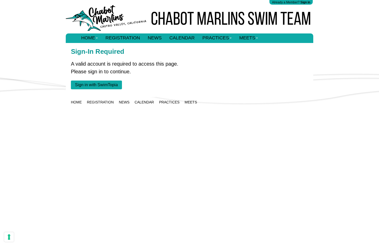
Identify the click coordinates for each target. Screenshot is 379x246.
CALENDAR (182, 37)
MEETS (247, 37)
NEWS (155, 37)
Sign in (305, 2)
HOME (88, 37)
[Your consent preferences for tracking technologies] (9, 237)
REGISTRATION (122, 37)
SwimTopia (189, 112)
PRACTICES (215, 37)
